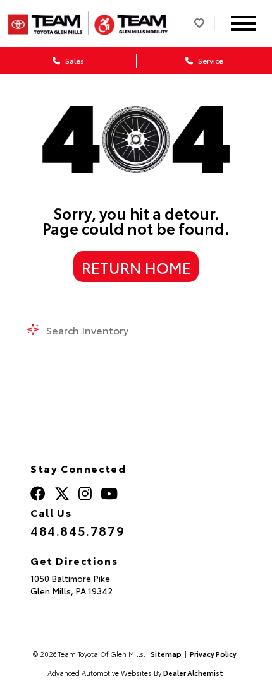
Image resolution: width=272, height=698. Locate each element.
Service (209, 60)
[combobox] (136, 329)
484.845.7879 (77, 530)
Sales (73, 60)
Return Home (136, 267)
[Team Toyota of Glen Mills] (88, 23)
